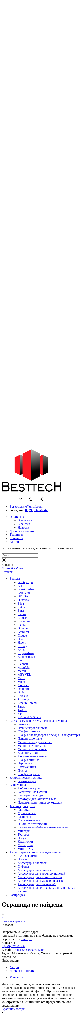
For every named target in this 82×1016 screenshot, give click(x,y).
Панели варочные (30, 738)
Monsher (23, 685)
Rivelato (23, 696)
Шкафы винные (28, 760)
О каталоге (17, 516)
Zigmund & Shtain (29, 717)
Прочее (22, 859)
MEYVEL (24, 674)
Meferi (22, 671)
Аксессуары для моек (32, 863)
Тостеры (23, 834)
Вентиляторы (27, 781)
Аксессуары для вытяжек (35, 870)
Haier (21, 639)
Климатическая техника (26, 777)
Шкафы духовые (29, 731)
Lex (20, 660)
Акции (14, 541)
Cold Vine (24, 592)
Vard (20, 713)
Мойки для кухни (30, 788)
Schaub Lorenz (27, 703)
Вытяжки (24, 724)
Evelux (22, 614)
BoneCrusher (26, 589)
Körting (22, 646)
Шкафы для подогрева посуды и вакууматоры (49, 735)
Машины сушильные (32, 745)
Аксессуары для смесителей (37, 884)
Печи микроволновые (32, 728)
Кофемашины (27, 767)
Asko (21, 585)
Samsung (23, 699)
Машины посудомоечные (35, 742)
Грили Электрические (32, 823)
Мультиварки (27, 813)
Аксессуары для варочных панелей (41, 873)
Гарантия (24, 524)
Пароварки (25, 763)
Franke (22, 624)
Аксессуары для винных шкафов (40, 877)
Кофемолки (25, 841)
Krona (21, 649)
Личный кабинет (13, 568)
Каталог (7, 572)
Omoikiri (23, 688)
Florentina (24, 621)
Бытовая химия (28, 855)
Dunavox (23, 600)
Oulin (21, 692)
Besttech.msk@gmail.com (26, 506)
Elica (21, 603)
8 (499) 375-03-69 (36, 510)
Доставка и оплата (22, 531)
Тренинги (16, 534)
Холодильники (28, 752)
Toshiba (22, 710)
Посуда (22, 838)
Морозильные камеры (32, 756)
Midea (21, 678)
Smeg (21, 706)
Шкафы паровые (29, 774)
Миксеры (24, 831)
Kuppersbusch (27, 656)
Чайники (24, 809)
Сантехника (18, 784)
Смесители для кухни (32, 791)
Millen (22, 681)
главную (26, 939)
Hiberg (22, 642)
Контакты (16, 538)
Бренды (15, 578)
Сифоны (23, 866)
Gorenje (23, 628)
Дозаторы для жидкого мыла (37, 799)
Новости (23, 527)
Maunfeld (24, 667)
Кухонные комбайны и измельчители (43, 827)
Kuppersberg (26, 653)
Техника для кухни (22, 806)
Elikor (21, 607)
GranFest (23, 632)
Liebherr (23, 664)
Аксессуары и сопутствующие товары (35, 852)
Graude (22, 635)
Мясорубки (25, 845)
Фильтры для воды (30, 795)
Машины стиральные (32, 749)
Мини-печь (25, 848)
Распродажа (18, 895)
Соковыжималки (29, 820)
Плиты (22, 770)
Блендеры (24, 816)
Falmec (22, 617)
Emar (21, 610)
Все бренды (25, 582)
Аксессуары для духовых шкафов (40, 880)
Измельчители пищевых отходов (40, 802)
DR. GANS (25, 596)
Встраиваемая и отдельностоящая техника (38, 720)
